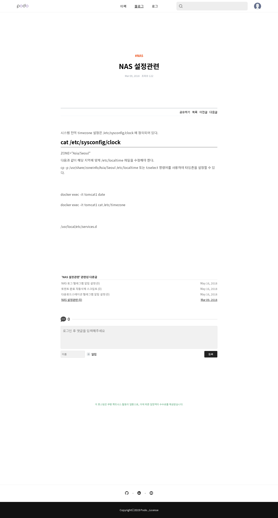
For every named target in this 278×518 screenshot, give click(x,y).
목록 (194, 112)
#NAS (139, 55)
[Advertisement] (139, 463)
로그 (155, 6)
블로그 (139, 6)
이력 (123, 6)
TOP (244, 507)
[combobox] (212, 6)
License (154, 510)
